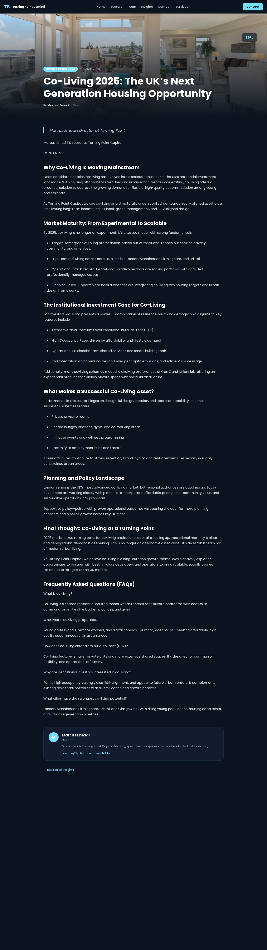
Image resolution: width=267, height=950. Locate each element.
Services (182, 7)
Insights (147, 7)
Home (101, 7)
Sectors (116, 7)
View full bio (103, 753)
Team (131, 7)
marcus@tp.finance (76, 753)
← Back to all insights (58, 770)
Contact (164, 7)
